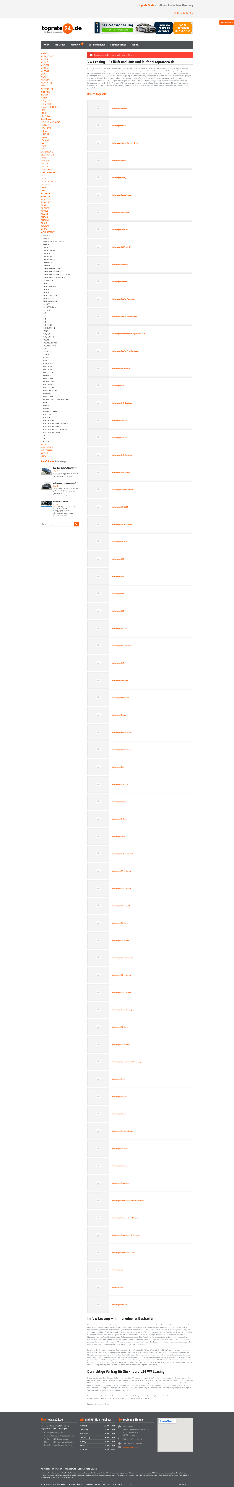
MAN (43, 158)
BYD (43, 86)
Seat (43, 205)
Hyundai (46, 128)
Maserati (46, 161)
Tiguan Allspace (50, 411)
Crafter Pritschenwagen (54, 277)
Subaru (45, 217)
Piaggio (45, 196)
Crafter (46, 265)
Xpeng (44, 453)
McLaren (46, 169)
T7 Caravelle (48, 387)
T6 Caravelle (48, 373)
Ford (44, 113)
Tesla (44, 223)
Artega (45, 71)
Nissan (45, 184)
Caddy (46, 247)
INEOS (44, 131)
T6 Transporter (49, 381)
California (47, 256)
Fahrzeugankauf (118, 44)
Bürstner (46, 83)
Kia (42, 149)
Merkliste (75, 44)
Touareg (47, 414)
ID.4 (44, 316)
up (44, 435)
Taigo (45, 402)
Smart (44, 214)
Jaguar (45, 140)
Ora (43, 190)
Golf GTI (46, 292)
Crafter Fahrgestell (52, 268)
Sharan (46, 355)
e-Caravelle (48, 280)
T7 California (48, 384)
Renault (46, 202)
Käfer (45, 331)
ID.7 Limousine (49, 328)
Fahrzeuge (60, 44)
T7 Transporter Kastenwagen (56, 399)
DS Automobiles (50, 107)
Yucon (44, 456)
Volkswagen (48, 232)
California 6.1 (49, 259)
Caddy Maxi (48, 253)
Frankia (45, 116)
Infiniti (45, 134)
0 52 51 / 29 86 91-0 (183, 12)
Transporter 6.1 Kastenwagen (56, 423)
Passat (46, 340)
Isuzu (44, 137)
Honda (45, 125)
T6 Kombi (47, 375)
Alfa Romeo (47, 56)
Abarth (45, 53)
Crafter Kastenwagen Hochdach (57, 274)
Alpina (44, 59)
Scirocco (47, 352)
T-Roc (45, 361)
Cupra (44, 95)
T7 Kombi (47, 393)
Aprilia (45, 68)
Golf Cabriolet (49, 286)
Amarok (46, 235)
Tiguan (46, 408)
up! (44, 438)
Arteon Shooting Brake (53, 241)
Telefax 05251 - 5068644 (132, 1443)
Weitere (46, 441)
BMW (43, 77)
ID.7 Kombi (47, 325)
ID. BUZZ (46, 304)
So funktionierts (97, 44)
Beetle (46, 244)
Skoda (44, 211)
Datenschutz (70, 1468)
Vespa (44, 229)
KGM (43, 146)
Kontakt (135, 44)
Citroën (45, 92)
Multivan (47, 334)
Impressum (57, 1468)
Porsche (46, 199)
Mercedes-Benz (49, 172)
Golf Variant (48, 298)
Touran (46, 417)
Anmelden (45, 1468)
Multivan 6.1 (48, 337)
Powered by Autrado (185, 1484)
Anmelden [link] (228, 22)
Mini (43, 178)
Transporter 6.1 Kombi (52, 426)
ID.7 (44, 322)
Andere (45, 65)
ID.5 (44, 319)
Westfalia (46, 450)
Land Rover (47, 152)
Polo (45, 349)
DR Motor (46, 104)
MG (43, 175)
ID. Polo (46, 310)
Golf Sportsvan (50, 295)
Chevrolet (47, 89)
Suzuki (45, 220)
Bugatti (45, 80)
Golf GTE (47, 289)
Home (46, 44)
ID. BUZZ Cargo (49, 307)
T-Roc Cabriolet (50, 364)
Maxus (44, 164)
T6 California (48, 370)
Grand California (50, 301)
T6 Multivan (48, 378)
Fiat (43, 110)
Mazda (44, 167)
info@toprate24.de (130, 1447)
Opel (43, 187)
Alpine (44, 62)
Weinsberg (47, 447)
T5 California (48, 367)
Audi (43, 74)
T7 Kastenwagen (50, 390)
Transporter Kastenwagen (55, 429)
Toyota (45, 226)
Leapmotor (47, 155)
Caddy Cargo (49, 250)
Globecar (46, 119)
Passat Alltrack (50, 343)
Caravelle (47, 262)
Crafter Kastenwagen (52, 271)
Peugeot (46, 193)
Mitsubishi (47, 181)
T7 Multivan (48, 396)
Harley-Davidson (51, 122)
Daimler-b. (47, 101)
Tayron (46, 405)
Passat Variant (49, 346)
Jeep (43, 143)
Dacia (44, 98)
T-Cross (46, 358)
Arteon (46, 238)
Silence (45, 208)
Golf (45, 283)
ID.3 (44, 313)
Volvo (44, 444)
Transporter (48, 420)
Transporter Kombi (51, 432)
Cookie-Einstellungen (87, 1468)
